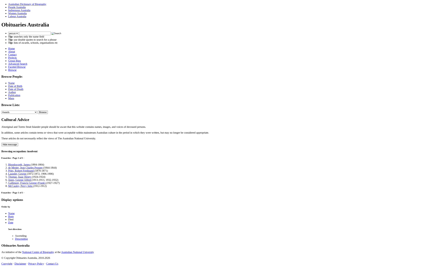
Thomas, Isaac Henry (20, 176)
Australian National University (77, 252)
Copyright (6, 263)
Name (11, 83)
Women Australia (17, 13)
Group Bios (14, 60)
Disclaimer (20, 263)
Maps (11, 98)
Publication (14, 95)
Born (11, 216)
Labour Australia (17, 16)
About (11, 51)
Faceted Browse (17, 66)
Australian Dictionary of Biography (27, 4)
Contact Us (52, 263)
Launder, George (17, 173)
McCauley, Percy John (20, 186)
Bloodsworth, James (19, 164)
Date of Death (15, 89)
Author (12, 92)
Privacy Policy (36, 263)
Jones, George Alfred (20, 179)
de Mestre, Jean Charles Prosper (25, 167)
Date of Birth (15, 86)
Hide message (10, 144)
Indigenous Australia (19, 10)
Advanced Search (17, 63)
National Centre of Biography (38, 252)
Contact (12, 54)
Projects (12, 57)
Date (10, 222)
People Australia (17, 7)
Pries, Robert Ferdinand (21, 170)
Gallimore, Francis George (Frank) (27, 182)
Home (11, 48)
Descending (21, 238)
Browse (12, 69)
